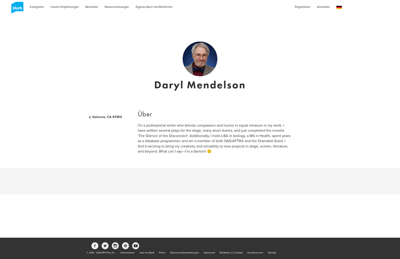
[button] (339, 7)
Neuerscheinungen (117, 7)
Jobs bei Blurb (146, 252)
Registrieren (302, 7)
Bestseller (91, 7)
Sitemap (272, 252)
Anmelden (323, 7)
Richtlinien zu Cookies (231, 252)
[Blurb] (16, 9)
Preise (162, 252)
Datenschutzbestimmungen (184, 252)
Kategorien (37, 7)
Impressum (209, 252)
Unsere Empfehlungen (64, 7)
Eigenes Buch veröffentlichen (154, 7)
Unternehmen (127, 252)
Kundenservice (255, 252)
